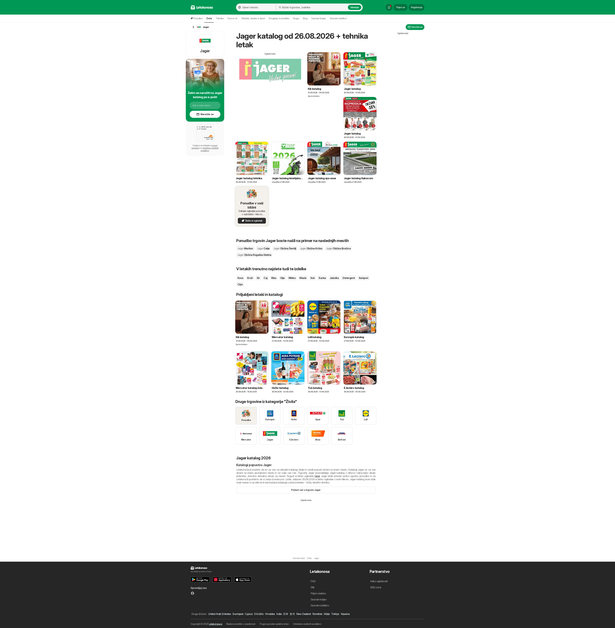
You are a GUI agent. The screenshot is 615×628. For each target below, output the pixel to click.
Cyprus (249, 613)
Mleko (292, 278)
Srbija (327, 613)
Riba (273, 278)
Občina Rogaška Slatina (254, 254)
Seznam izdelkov (338, 18)
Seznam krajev (318, 18)
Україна (345, 613)
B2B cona (375, 587)
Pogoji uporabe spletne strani (274, 624)
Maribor (245, 248)
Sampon (363, 278)
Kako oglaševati (379, 581)
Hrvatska (270, 613)
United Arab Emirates (219, 613)
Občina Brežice (338, 248)
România (317, 613)
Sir (258, 278)
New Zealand (303, 613)
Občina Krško (311, 248)
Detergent (349, 278)
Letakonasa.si (215, 624)
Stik (313, 587)
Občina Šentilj (285, 248)
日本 (285, 613)
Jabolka (334, 278)
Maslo (302, 278)
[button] (200, 579)
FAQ (313, 581)
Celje (263, 248)
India (279, 613)
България (238, 613)
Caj (265, 278)
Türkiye (335, 613)
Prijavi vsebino (318, 593)
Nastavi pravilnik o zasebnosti (240, 624)
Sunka (322, 278)
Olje (282, 278)
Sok (312, 278)
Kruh (250, 278)
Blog (305, 18)
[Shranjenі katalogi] (389, 7)
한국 (292, 613)
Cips (240, 284)
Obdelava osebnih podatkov (307, 624)
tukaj (317, 476)
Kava (240, 278)
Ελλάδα (258, 613)
